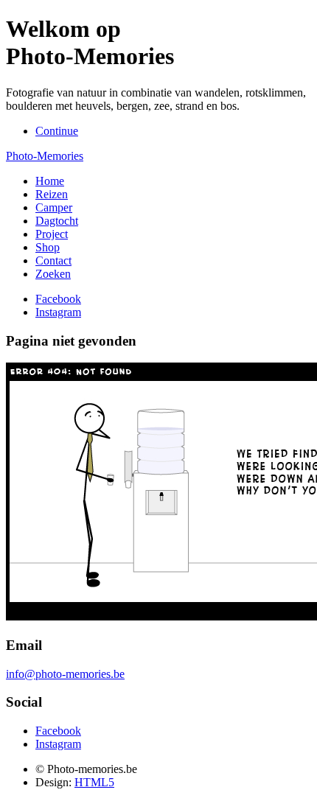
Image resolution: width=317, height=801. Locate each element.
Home (49, 181)
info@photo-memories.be (65, 674)
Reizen (51, 194)
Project (51, 234)
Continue (56, 131)
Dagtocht (56, 220)
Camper (53, 207)
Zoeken (53, 273)
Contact (53, 260)
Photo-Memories (44, 156)
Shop (47, 247)
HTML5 (94, 782)
